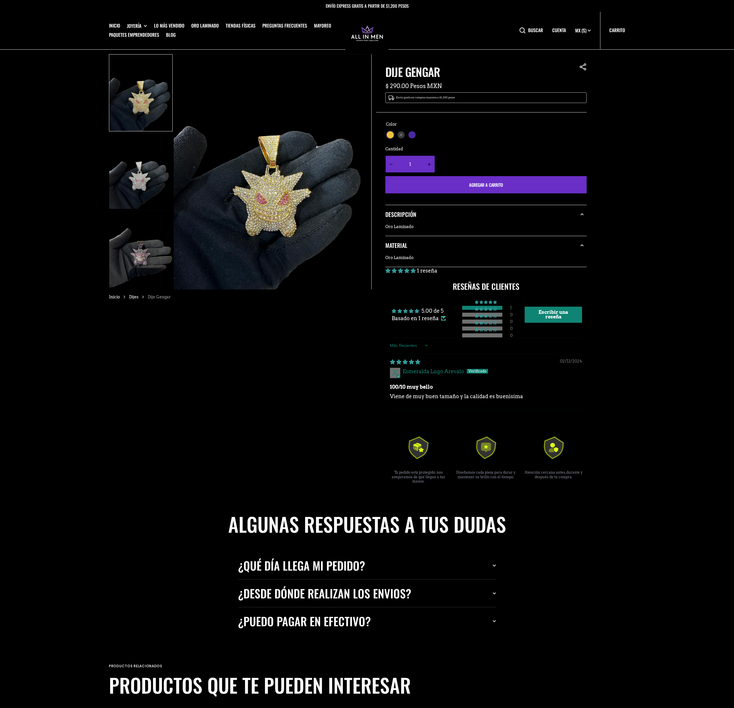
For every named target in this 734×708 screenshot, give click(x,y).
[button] (583, 66)
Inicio (114, 25)
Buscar (535, 30)
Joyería (134, 26)
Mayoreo (322, 25)
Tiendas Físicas (240, 25)
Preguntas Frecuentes (284, 25)
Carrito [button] (617, 30)
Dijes (133, 297)
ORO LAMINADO (205, 25)
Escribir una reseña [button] (553, 315)
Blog (171, 34)
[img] (405, 362)
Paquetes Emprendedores (134, 34)
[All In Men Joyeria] (367, 30)
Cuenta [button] (559, 30)
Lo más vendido (169, 25)
